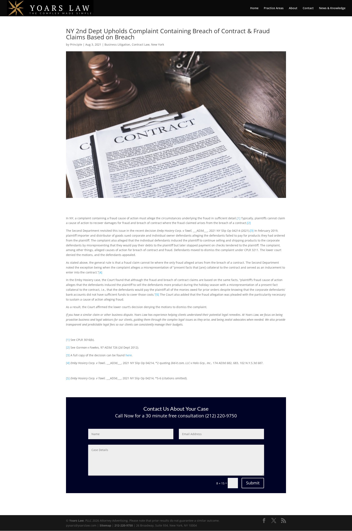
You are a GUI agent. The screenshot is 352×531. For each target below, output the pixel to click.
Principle (76, 44)
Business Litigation (117, 44)
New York (157, 44)
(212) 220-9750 (220, 416)
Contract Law (141, 44)
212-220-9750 (123, 525)
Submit (253, 483)
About (293, 8)
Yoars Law (76, 520)
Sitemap (105, 525)
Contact (308, 8)
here (128, 355)
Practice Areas (274, 8)
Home (254, 8)
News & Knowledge (332, 8)
